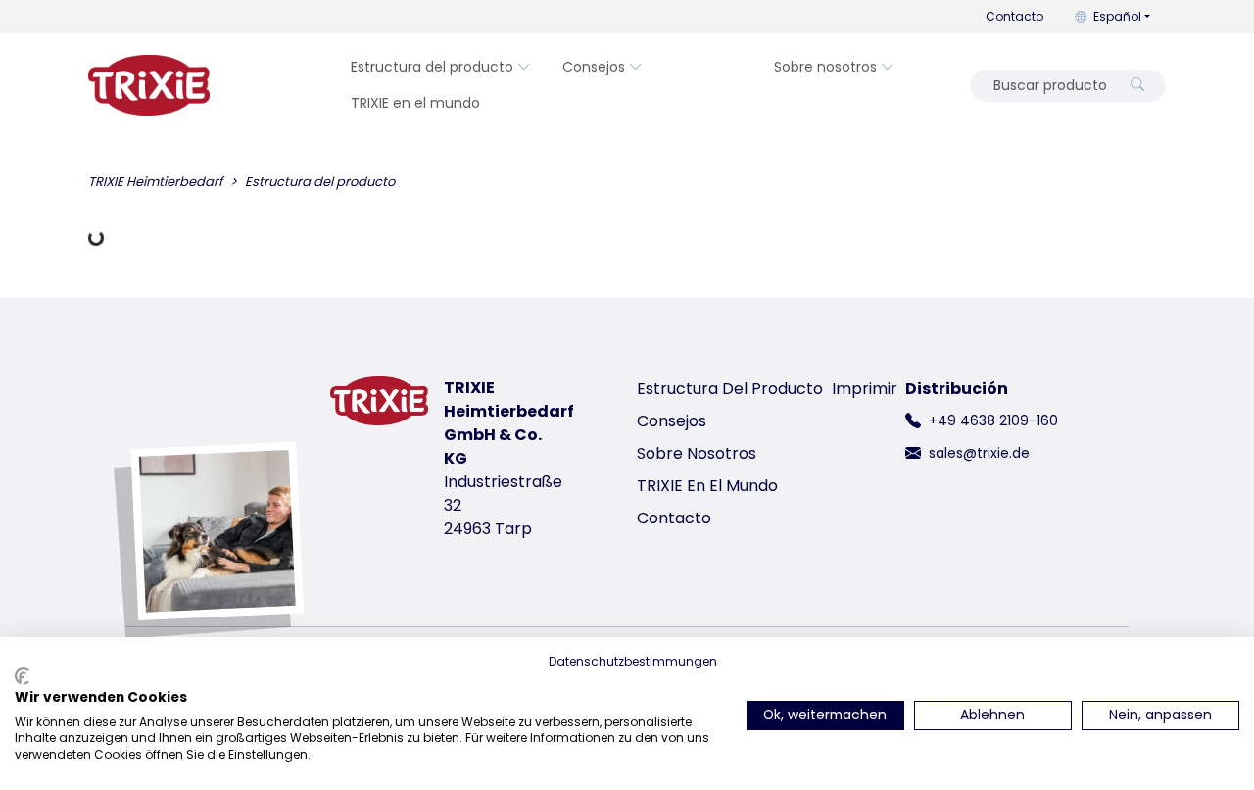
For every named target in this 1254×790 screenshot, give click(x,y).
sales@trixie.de (979, 453)
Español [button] (1117, 16)
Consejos (593, 66)
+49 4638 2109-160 (993, 420)
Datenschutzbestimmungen (633, 661)
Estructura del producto (432, 66)
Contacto (1014, 16)
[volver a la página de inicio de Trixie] (149, 85)
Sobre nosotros (825, 66)
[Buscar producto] (1137, 86)
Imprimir (864, 388)
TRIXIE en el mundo (415, 103)
